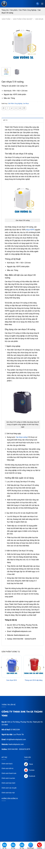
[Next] (40, 44)
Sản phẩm (13, 10)
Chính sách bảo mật (8, 793)
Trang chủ (5, 10)
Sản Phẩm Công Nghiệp (27, 10)
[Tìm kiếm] (37, 4)
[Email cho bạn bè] (16, 108)
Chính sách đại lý (7, 763)
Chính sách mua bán (8, 778)
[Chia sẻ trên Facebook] (8, 108)
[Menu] (42, 3)
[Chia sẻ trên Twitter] (12, 108)
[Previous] (5, 44)
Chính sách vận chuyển (9, 788)
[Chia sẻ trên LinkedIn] (24, 108)
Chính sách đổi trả (7, 768)
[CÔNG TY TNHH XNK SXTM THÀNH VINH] (7, 3)
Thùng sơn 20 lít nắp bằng (33, 680)
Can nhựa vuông (21, 437)
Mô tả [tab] (5, 120)
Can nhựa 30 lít (11, 680)
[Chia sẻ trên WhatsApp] (4, 108)
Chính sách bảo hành (8, 783)
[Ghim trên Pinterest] (20, 108)
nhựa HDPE (30, 230)
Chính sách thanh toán (9, 773)
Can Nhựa (39, 19)
